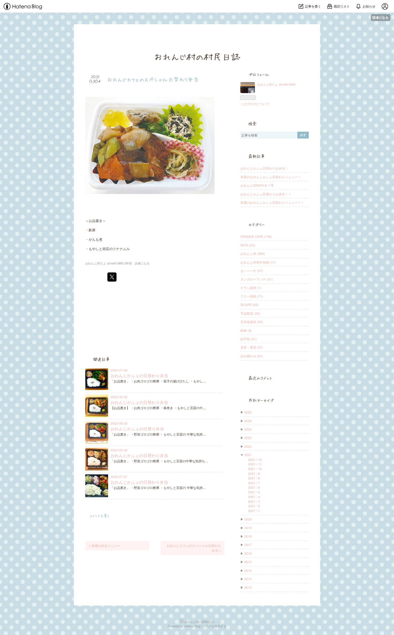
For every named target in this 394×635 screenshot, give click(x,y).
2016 (248, 553)
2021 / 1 (254, 510)
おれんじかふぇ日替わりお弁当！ (264, 168)
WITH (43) (247, 245)
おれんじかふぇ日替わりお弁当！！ (265, 194)
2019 (248, 527)
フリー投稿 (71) (251, 296)
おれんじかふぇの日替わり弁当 (139, 375)
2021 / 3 (254, 501)
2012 (248, 587)
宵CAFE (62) (249, 304)
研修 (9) (246, 330)
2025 (248, 420)
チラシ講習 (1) (250, 287)
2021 (248, 454)
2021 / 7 (254, 483)
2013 (248, 579)
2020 (248, 519)
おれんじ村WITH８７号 (257, 185)
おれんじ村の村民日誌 (197, 56)
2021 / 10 (255, 468)
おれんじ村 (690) (252, 253)
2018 (248, 536)
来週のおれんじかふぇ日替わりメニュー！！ (272, 202)
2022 (248, 446)
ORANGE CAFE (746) (256, 236)
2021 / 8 (254, 478)
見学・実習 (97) (251, 347)
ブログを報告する (214, 626)
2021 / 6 (254, 487)
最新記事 (256, 156)
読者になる (381, 17)
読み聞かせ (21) (251, 356)
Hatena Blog (192, 626)
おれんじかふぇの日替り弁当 (137, 428)
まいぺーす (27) (251, 270)
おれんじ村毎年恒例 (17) (258, 262)
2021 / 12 (255, 459)
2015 (248, 561)
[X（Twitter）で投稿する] (112, 277)
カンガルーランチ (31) (256, 279)
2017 (248, 544)
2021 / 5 (254, 492)
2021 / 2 (254, 506)
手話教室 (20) (250, 313)
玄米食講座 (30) (251, 321)
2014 (248, 570)
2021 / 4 (254, 496)
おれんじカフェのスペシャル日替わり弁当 (153, 79)
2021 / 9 (254, 473)
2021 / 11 (255, 464)
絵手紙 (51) (248, 339)
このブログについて (254, 104)
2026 (248, 412)
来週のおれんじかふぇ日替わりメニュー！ (270, 177)
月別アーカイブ (261, 400)
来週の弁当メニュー (104, 545)
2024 (248, 429)
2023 (248, 437)
